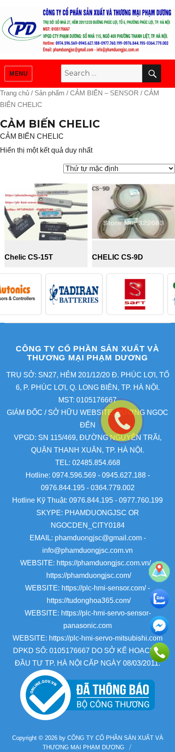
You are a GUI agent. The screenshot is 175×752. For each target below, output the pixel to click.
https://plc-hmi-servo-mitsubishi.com (105, 638)
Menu (18, 73)
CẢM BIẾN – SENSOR (104, 93)
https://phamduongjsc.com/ (88, 575)
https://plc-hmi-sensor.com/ (103, 588)
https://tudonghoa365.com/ (89, 600)
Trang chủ (14, 93)
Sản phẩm (50, 93)
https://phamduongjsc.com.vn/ (104, 563)
